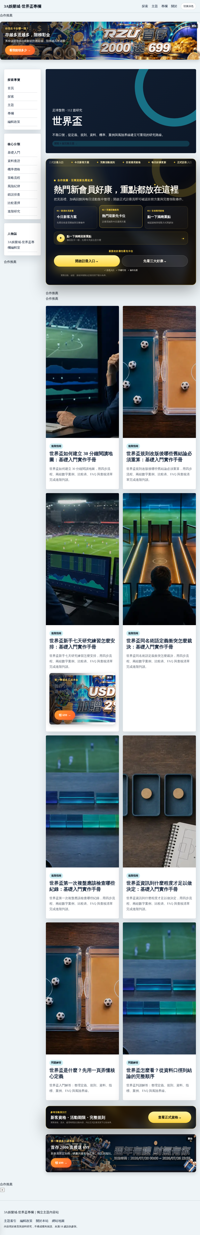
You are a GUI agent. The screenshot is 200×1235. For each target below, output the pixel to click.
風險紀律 (14, 186)
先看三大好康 (155, 261)
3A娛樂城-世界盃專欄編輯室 (21, 244)
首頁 (11, 88)
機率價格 (14, 169)
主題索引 (10, 1220)
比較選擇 (14, 203)
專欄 (164, 6)
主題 (155, 6)
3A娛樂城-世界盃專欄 (22, 6)
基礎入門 (14, 152)
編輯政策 (14, 121)
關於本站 (42, 1220)
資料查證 (14, 161)
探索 (145, 6)
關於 (174, 6)
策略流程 (14, 177)
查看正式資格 (169, 1117)
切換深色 (188, 6)
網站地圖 (58, 1220)
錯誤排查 (14, 194)
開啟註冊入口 (86, 261)
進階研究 (14, 211)
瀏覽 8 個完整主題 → (66, 143)
